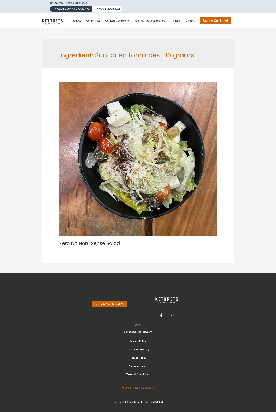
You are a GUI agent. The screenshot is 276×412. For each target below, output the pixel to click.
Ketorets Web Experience (71, 9)
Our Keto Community (117, 20)
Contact (190, 20)
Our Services (93, 20)
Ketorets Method (107, 9)
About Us (76, 20)
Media (176, 20)
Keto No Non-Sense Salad (89, 243)
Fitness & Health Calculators (149, 20)
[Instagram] (172, 315)
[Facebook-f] (161, 315)
